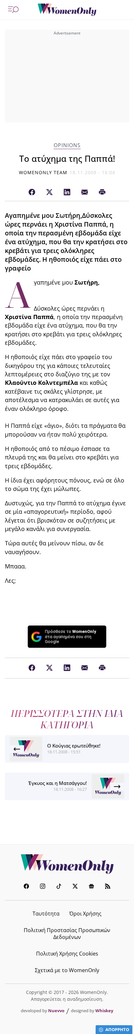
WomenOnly (67, 864)
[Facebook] (32, 192)
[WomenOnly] (67, 10)
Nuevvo (56, 1010)
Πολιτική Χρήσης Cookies (67, 953)
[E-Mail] (84, 192)
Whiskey (104, 1010)
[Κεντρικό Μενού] (13, 9)
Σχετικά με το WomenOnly (67, 970)
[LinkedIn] (67, 192)
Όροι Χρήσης (85, 913)
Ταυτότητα (46, 913)
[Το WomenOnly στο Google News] (91, 887)
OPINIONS (67, 145)
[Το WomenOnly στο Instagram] (42, 887)
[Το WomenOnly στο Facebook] (26, 887)
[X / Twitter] (49, 192)
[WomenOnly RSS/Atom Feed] (107, 887)
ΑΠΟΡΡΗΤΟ (117, 1029)
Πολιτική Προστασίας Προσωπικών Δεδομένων (67, 934)
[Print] (102, 192)
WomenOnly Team (43, 172)
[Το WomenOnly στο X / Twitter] (75, 887)
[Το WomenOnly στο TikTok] (58, 887)
